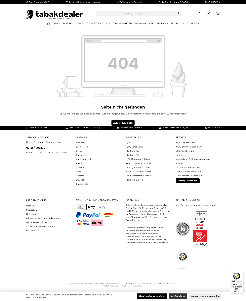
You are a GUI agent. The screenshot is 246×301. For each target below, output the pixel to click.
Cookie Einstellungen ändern (40, 226)
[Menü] (241, 273)
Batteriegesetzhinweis (37, 222)
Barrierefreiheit (33, 230)
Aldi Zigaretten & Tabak (137, 167)
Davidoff (80, 180)
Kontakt (180, 163)
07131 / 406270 (35, 147)
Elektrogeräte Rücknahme (189, 175)
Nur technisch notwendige (205, 296)
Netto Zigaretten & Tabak (138, 171)
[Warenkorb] (217, 14)
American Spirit (84, 159)
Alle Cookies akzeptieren (152, 296)
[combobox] (135, 13)
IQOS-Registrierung (185, 142)
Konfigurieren (178, 296)
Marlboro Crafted (134, 180)
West (78, 171)
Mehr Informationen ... (37, 297)
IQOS (128, 142)
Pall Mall (80, 167)
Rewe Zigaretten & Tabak (138, 175)
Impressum (32, 210)
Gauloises (81, 155)
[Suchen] (178, 13)
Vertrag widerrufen (188, 180)
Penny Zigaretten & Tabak (138, 163)
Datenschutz (32, 214)
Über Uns (30, 205)
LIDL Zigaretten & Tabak (138, 159)
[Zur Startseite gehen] (54, 13)
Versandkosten (115, 283)
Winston (80, 175)
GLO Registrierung (185, 151)
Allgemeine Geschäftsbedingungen (43, 218)
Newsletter (181, 155)
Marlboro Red (132, 151)
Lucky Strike (82, 147)
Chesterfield (82, 184)
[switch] (236, 290)
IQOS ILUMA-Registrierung (189, 147)
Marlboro (80, 142)
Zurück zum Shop (123, 122)
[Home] (48, 23)
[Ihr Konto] (208, 14)
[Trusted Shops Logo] (183, 259)
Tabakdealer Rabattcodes (188, 167)
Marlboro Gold (133, 155)
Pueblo (79, 163)
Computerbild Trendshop (188, 171)
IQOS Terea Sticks (135, 147)
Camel (79, 151)
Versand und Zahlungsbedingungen (193, 159)
